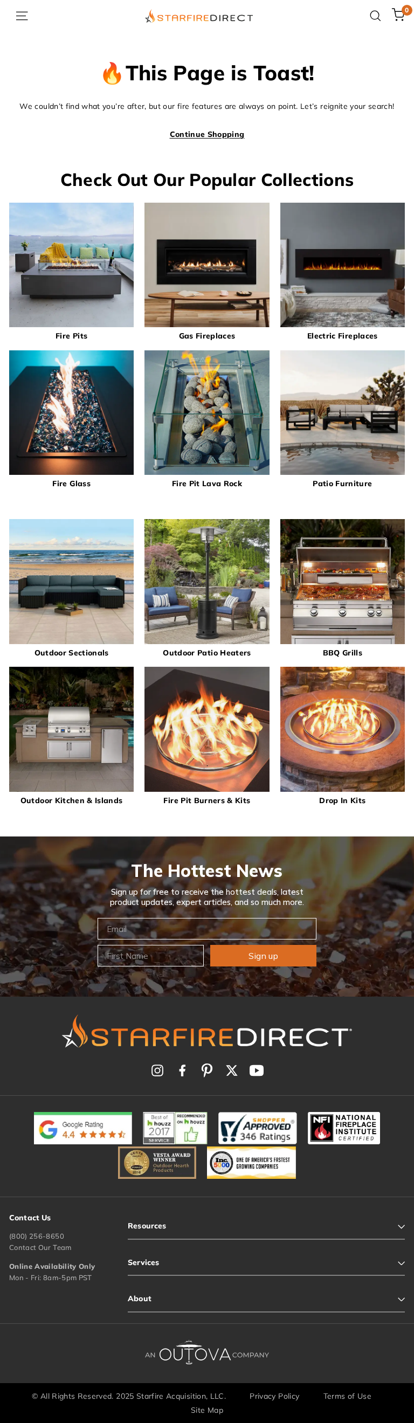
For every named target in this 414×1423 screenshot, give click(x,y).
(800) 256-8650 (36, 1236)
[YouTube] (257, 1070)
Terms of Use (347, 1396)
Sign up (263, 955)
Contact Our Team (40, 1247)
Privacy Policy (274, 1396)
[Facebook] (182, 1070)
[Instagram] (157, 1070)
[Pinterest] (207, 1070)
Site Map (207, 1410)
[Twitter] (232, 1070)
